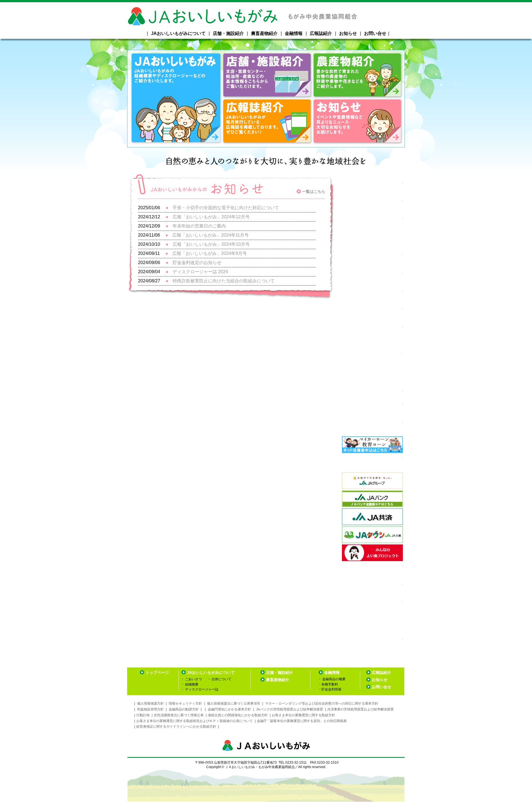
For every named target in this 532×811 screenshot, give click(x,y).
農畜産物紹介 (264, 33)
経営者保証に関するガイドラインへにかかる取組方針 (176, 726)
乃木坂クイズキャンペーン (372, 232)
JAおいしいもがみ (176, 98)
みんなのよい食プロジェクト (372, 552)
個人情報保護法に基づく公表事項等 (233, 703)
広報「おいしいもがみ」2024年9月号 (209, 253)
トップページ (157, 672)
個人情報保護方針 (150, 703)
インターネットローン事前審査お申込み (372, 444)
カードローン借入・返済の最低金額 (372, 624)
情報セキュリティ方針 (185, 703)
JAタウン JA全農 (372, 534)
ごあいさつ (193, 679)
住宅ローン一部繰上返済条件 (372, 606)
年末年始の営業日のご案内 (199, 226)
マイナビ (372, 294)
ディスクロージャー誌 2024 (200, 271)
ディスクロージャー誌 (201, 689)
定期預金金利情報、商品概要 (372, 588)
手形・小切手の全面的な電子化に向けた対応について (226, 207)
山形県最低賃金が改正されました (372, 358)
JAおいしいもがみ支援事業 (372, 258)
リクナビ (372, 276)
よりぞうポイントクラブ (372, 462)
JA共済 (372, 516)
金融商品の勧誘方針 (184, 709)
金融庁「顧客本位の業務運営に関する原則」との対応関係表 (302, 721)
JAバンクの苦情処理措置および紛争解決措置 (289, 709)
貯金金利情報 (334, 691)
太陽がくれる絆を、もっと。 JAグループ (372, 480)
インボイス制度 (372, 376)
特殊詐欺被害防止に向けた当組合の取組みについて (224, 280)
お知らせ (348, 33)
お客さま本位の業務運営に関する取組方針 (303, 715)
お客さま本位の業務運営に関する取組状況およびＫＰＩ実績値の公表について (194, 721)
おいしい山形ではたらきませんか (372, 392)
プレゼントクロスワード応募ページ (372, 408)
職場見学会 (372, 187)
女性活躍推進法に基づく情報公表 (179, 715)
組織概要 (191, 684)
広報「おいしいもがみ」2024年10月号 (211, 244)
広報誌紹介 (321, 33)
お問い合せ (375, 33)
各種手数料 (329, 684)
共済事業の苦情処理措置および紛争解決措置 (360, 709)
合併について (221, 679)
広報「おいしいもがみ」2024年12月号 (211, 216)
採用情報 (372, 426)
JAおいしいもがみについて (178, 33)
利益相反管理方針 (150, 709)
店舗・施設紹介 (228, 33)
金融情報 (294, 33)
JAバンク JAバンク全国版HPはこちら (372, 498)
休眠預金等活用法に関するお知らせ (372, 643)
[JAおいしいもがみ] (266, 22)
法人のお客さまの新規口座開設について (372, 313)
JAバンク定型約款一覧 (372, 570)
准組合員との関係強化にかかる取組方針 (238, 715)
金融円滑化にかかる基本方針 (229, 709)
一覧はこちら (313, 191)
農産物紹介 (357, 75)
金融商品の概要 (333, 679)
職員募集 (372, 205)
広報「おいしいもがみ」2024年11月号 (210, 235)
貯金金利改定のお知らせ (197, 262)
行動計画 (143, 715)
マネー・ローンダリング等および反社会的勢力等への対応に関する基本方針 (321, 703)
